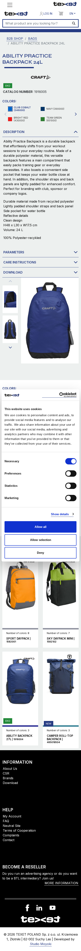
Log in (47, 13)
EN (71, 13)
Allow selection (40, 540)
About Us (10, 769)
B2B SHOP (15, 39)
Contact (8, 840)
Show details (60, 514)
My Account (12, 816)
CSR (6, 773)
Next (10, 347)
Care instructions (19, 262)
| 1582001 (18, 640)
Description (13, 132)
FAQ (6, 821)
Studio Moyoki (40, 944)
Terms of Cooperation (19, 830)
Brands (8, 778)
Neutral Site (11, 826)
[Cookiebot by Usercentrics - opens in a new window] (59, 395)
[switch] (70, 473)
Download (13, 272)
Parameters (13, 252)
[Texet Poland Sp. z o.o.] (40, 919)
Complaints (11, 835)
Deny (40, 552)
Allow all (40, 526)
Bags (32, 39)
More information (61, 883)
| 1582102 (61, 640)
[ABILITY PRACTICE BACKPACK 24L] (10, 299)
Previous (5, 114)
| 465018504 (60, 739)
